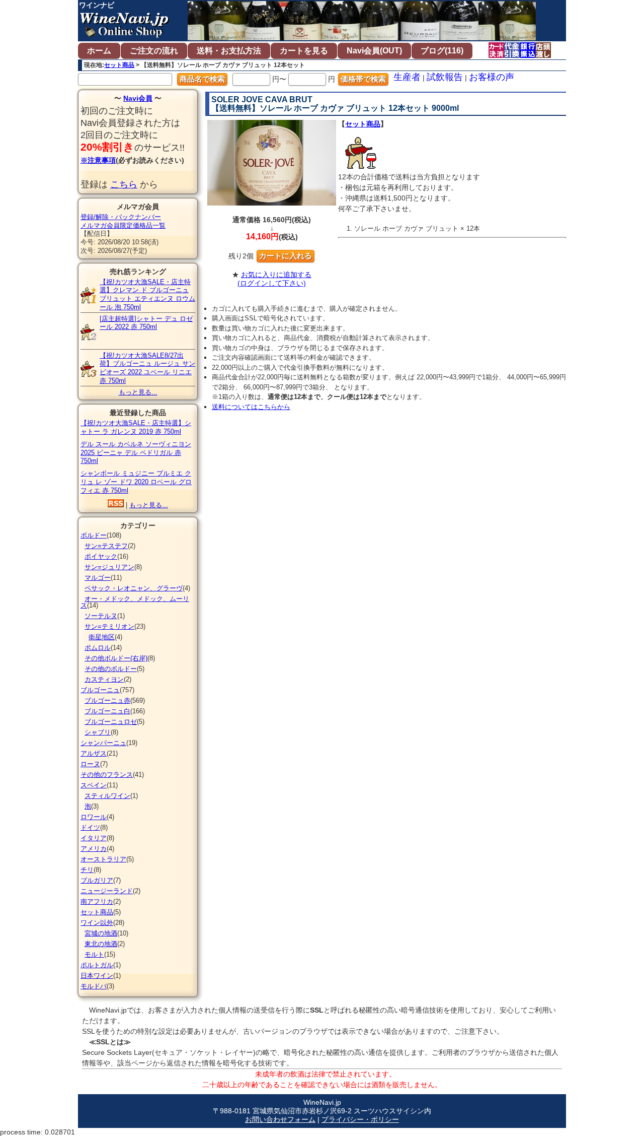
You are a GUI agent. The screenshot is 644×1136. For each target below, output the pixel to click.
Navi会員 (137, 98)
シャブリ (98, 732)
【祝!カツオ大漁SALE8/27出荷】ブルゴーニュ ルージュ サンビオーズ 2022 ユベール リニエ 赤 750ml (147, 368)
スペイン (93, 785)
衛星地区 (102, 637)
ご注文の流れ (154, 50)
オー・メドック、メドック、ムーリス (134, 602)
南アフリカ (96, 901)
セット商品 (119, 65)
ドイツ (90, 827)
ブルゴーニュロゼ (111, 721)
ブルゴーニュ (100, 690)
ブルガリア (96, 880)
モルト (94, 954)
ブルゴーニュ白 (107, 711)
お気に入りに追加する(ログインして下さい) (274, 279)
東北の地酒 (101, 944)
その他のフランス (106, 774)
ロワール (93, 817)
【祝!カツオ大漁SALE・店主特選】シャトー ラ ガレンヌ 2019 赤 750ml (135, 427)
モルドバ (93, 986)
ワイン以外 (96, 922)
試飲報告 (445, 77)
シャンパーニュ (103, 743)
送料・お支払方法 (229, 50)
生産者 (407, 77)
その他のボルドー (111, 669)
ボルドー (93, 535)
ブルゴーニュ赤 (107, 700)
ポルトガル (96, 965)
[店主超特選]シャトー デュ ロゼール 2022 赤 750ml (146, 323)
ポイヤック (101, 556)
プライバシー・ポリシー (360, 1119)
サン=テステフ (106, 546)
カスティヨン (104, 679)
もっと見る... (138, 392)
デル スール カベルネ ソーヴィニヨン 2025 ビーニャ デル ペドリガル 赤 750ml (135, 452)
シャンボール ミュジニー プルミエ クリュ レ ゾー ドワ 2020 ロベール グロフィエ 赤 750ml (136, 482)
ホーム (99, 50)
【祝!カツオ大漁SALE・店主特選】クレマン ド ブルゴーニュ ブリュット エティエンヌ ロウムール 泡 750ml (147, 294)
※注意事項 (98, 160)
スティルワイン (107, 795)
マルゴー (98, 577)
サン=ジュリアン (109, 567)
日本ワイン (96, 975)
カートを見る (304, 50)
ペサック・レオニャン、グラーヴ (134, 588)
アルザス (93, 753)
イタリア (93, 838)
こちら (123, 184)
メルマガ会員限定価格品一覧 (123, 225)
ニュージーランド (106, 891)
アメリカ (93, 848)
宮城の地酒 (101, 933)
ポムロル (98, 647)
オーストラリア (103, 859)
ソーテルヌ (101, 616)
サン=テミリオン (109, 626)
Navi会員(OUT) (374, 50)
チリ (87, 870)
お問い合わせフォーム (280, 1119)
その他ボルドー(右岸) (116, 658)
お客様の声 (491, 77)
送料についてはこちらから (251, 407)
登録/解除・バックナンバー (120, 217)
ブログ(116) (442, 50)
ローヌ (90, 764)
